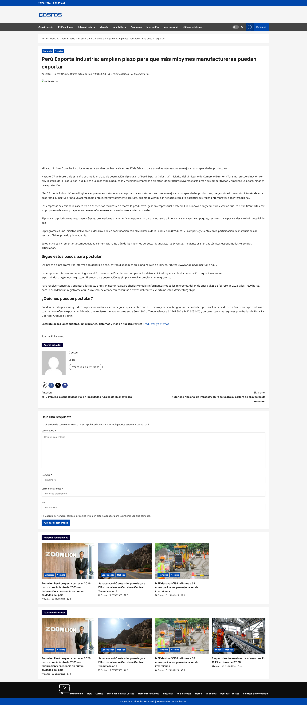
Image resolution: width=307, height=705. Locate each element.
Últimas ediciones (192, 27)
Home (198, 693)
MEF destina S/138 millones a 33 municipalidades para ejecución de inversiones (176, 587)
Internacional (171, 27)
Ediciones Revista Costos (120, 693)
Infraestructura (86, 27)
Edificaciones (65, 27)
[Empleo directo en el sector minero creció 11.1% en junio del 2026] (238, 636)
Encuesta (168, 693)
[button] (242, 27)
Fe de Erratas (184, 693)
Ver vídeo (261, 27)
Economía (136, 27)
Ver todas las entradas (85, 367)
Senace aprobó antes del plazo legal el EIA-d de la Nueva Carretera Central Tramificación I (122, 587)
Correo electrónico (52, 488)
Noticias (59, 51)
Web (44, 502)
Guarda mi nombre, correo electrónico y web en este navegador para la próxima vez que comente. (98, 515)
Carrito (99, 693)
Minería (104, 27)
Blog (89, 693)
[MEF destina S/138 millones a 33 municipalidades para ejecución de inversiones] (182, 561)
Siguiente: (218, 397)
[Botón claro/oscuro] (235, 27)
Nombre (47, 474)
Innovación (152, 27)
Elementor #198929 (148, 693)
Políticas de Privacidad (255, 693)
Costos (47, 73)
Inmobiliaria (119, 27)
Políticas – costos (229, 693)
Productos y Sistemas (156, 324)
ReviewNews (163, 701)
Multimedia (76, 693)
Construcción (45, 27)
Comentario (49, 430)
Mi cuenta (211, 693)
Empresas (49, 574)
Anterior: (87, 394)
